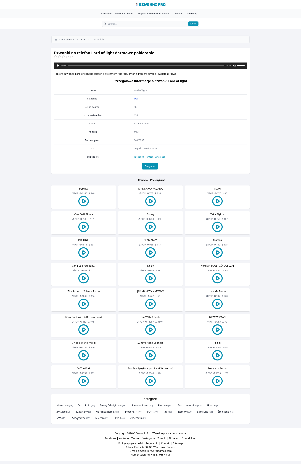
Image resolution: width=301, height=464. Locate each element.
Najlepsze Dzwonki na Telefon (153, 13)
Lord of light (140, 90)
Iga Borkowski (141, 123)
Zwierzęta (136, 418)
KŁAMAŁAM (150, 240)
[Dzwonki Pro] (150, 4)
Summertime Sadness (150, 342)
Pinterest (174, 438)
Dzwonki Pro (143, 433)
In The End (83, 368)
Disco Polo (84, 405)
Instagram (149, 438)
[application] (150, 66)
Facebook (139, 156)
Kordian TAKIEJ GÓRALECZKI (217, 265)
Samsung (192, 13)
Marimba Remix (105, 411)
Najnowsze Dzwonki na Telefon (117, 13)
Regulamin (152, 443)
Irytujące (61, 411)
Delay (150, 265)
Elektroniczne (140, 405)
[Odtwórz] (58, 65)
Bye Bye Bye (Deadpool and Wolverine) (150, 368)
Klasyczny (82, 411)
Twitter (149, 156)
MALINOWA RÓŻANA (150, 188)
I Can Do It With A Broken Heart (83, 317)
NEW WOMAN (217, 317)
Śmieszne (223, 411)
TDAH (217, 188)
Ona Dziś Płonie (83, 214)
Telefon (99, 418)
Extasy (150, 214)
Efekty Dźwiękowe (110, 405)
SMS (59, 418)
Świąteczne (79, 418)
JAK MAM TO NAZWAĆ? (150, 291)
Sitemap (178, 443)
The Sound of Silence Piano (84, 291)
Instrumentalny (187, 405)
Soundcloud (189, 438)
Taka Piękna (217, 214)
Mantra (217, 240)
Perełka (83, 188)
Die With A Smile (150, 317)
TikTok (117, 418)
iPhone (178, 13)
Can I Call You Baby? (83, 265)
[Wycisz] (234, 65)
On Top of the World (83, 342)
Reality (217, 342)
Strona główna (66, 39)
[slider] (241, 65)
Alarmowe (62, 405)
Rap (165, 411)
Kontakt (165, 443)
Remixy (182, 411)
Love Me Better (217, 291)
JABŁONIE (83, 240)
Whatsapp (160, 156)
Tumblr (162, 438)
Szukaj (193, 23)
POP (83, 39)
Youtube (124, 438)
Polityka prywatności (130, 443)
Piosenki (130, 411)
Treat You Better (217, 368)
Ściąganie (150, 166)
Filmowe (163, 405)
